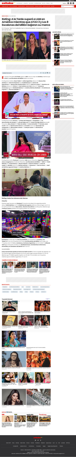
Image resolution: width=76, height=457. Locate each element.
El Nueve (31, 291)
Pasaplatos (5, 286)
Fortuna (27, 442)
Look (54, 442)
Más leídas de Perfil (58, 84)
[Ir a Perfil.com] (71, 1)
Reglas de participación (52, 446)
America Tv (44, 291)
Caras (13, 442)
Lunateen (63, 442)
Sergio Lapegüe (46, 6)
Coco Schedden (13, 6)
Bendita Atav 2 (35, 286)
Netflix (43, 3)
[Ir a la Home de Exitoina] (9, 3)
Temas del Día (5, 6)
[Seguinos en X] (73, 3)
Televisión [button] (31, 3)
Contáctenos (31, 446)
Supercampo (48, 442)
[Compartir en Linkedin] (47, 73)
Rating (52, 6)
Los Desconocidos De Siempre (38, 289)
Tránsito (61, 446)
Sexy (52, 3)
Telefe (26, 291)
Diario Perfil (8, 442)
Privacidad (38, 446)
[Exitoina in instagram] (68, 3)
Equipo (44, 446)
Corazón (25, 3)
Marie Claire (22, 442)
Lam (22, 286)
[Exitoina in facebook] (71, 3)
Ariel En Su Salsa (6, 291)
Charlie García (38, 6)
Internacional (37, 3)
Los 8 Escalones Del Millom (14, 286)
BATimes (68, 442)
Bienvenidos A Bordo (17, 289)
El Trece (37, 291)
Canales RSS (15, 446)
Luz (56, 442)
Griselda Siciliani (30, 6)
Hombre (32, 442)
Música (48, 3)
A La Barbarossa (14, 291)
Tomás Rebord (21, 6)
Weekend (43, 442)
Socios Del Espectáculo (45, 286)
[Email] (49, 73)
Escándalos (19, 3)
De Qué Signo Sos (27, 289)
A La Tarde (28, 286)
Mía (59, 442)
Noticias (17, 442)
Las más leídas (56, 32)
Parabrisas (37, 442)
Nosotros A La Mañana (7, 289)
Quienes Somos (23, 446)
